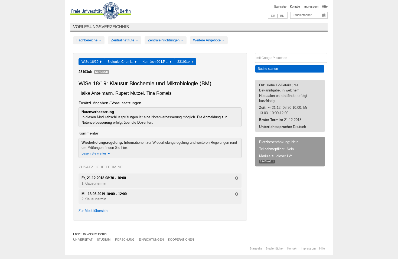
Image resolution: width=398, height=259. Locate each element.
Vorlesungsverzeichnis (101, 26)
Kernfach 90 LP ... (156, 61)
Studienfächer (302, 15)
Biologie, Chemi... (121, 61)
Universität (83, 239)
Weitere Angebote (207, 40)
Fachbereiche (87, 40)
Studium (103, 239)
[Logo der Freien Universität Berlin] (100, 11)
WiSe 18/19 (90, 61)
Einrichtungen (151, 239)
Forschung (125, 239)
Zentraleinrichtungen (164, 40)
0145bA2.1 (267, 161)
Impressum (311, 6)
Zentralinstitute (123, 40)
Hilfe (325, 6)
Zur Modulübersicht (94, 211)
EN (282, 15)
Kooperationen (181, 239)
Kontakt (295, 6)
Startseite (280, 6)
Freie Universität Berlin (90, 234)
